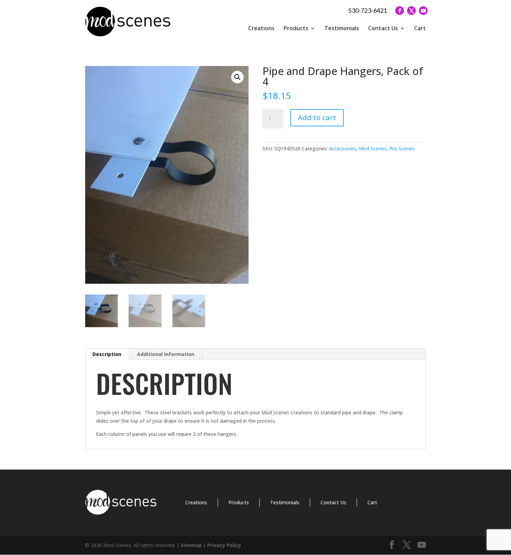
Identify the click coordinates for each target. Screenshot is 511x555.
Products (296, 28)
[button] (237, 77)
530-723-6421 (367, 10)
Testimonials (341, 28)
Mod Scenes (373, 148)
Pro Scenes (402, 148)
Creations (261, 28)
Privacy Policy (224, 545)
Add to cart (317, 117)
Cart (420, 28)
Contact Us (383, 28)
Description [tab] (106, 354)
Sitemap (191, 545)
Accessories (342, 148)
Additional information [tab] (165, 354)
